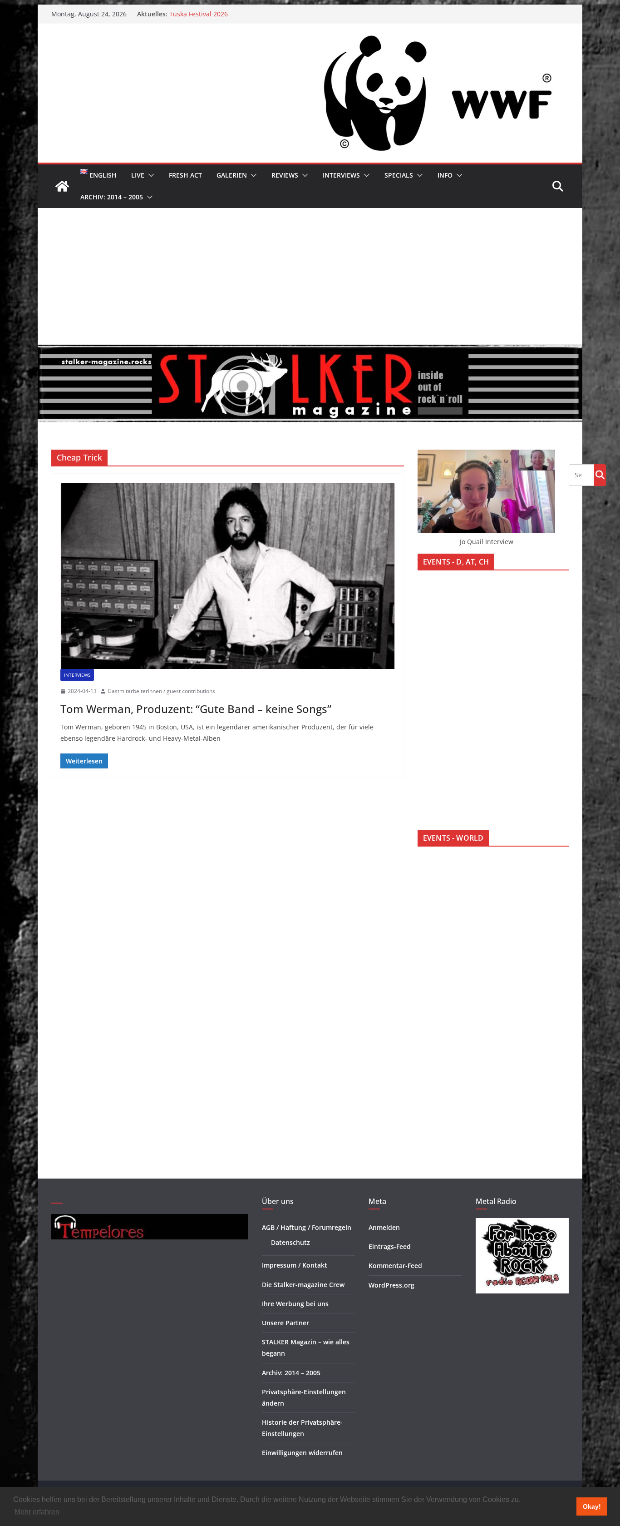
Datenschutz (290, 1242)
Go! (600, 475)
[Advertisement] (310, 276)
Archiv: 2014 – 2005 (111, 197)
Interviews (341, 175)
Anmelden (384, 1227)
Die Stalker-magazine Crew (303, 1284)
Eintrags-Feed (390, 1246)
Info (445, 175)
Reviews (284, 175)
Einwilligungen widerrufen (302, 1452)
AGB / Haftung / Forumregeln (306, 1227)
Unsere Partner (285, 1322)
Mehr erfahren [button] (37, 1512)
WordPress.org (391, 1285)
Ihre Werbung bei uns (295, 1303)
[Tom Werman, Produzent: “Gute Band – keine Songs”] (227, 576)
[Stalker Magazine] (62, 186)
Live (137, 175)
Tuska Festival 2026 (198, 14)
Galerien (232, 175)
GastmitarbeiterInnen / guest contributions (161, 691)
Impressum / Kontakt (294, 1265)
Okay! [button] (592, 1506)
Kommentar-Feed (395, 1265)
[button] (149, 175)
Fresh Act (185, 175)
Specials (398, 175)
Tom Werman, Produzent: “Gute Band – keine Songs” (195, 708)
